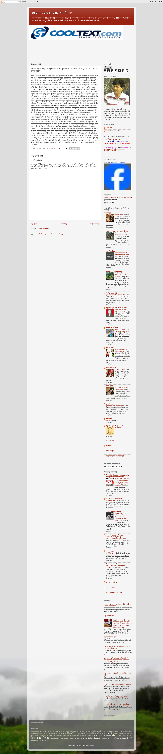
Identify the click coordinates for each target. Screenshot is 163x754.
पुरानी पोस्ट (94, 224)
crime (72, 738)
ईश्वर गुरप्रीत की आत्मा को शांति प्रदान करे (122, 388)
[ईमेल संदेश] (66, 148)
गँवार (107, 731)
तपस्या (52, 733)
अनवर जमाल (54, 731)
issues (85, 738)
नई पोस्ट (34, 224)
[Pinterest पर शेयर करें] (78, 148)
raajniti (118, 738)
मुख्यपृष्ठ (64, 224)
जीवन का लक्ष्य (46, 733)
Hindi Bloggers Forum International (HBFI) (114, 536)
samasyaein (34, 740)
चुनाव (120, 731)
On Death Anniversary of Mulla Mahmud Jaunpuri (122, 274)
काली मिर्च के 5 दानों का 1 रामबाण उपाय (116, 696)
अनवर (48, 731)
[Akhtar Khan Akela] (117, 190)
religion (126, 738)
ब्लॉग (78, 735)
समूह (129, 735)
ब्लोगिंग (83, 735)
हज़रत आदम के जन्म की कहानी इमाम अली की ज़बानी (122, 254)
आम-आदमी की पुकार (112, 582)
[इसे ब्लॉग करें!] (72, 148)
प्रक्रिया (115, 733)
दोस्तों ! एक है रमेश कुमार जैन (114, 150)
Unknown (109, 127)
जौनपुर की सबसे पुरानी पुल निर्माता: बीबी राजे (121, 234)
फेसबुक (120, 733)
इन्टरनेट (73, 731)
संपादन (124, 735)
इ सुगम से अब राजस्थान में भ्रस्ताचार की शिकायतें (117, 684)
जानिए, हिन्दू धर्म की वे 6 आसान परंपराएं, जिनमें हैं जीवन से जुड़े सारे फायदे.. (118, 647)
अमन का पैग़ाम (110, 440)
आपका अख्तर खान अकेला (113, 131)
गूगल (111, 731)
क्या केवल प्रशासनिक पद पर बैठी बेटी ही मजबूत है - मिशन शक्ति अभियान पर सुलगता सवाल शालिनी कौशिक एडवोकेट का (122, 482)
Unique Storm (111, 587)
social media (43, 740)
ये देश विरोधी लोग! (111, 500)
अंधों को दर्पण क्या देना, (110, 637)
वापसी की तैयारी (119, 215)
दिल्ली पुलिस (77, 733)
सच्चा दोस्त (109, 386)
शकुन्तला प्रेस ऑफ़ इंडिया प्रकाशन (116, 307)
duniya (78, 738)
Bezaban (109, 445)
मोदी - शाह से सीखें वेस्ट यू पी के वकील (116, 538)
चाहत (115, 731)
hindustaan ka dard (113, 511)
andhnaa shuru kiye (56, 738)
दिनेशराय (69, 733)
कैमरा (84, 731)
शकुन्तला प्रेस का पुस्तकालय (114, 426)
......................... (35, 731)
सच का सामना (110, 348)
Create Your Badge (120, 162)
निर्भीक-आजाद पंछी (111, 293)
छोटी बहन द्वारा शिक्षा (120, 369)
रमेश (104, 735)
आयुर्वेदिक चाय (110, 553)
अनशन (60, 731)
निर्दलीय (92, 733)
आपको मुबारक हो (111, 368)
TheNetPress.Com (113, 564)
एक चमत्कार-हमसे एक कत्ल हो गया (115, 406)
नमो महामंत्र (118, 427)
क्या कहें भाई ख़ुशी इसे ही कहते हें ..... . (95, 731)
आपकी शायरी (110, 404)
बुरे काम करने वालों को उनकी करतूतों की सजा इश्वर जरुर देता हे (61, 735)
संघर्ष (120, 735)
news (111, 738)
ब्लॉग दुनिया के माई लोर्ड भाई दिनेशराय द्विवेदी (116, 141)
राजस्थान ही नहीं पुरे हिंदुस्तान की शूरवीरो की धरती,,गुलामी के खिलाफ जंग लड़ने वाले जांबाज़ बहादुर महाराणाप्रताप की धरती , (116, 660)
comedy (66, 738)
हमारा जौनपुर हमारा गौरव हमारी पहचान (117, 231)
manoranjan (104, 738)
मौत (99, 735)
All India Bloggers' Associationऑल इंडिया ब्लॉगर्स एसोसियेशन (117, 476)
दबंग (57, 733)
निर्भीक (98, 733)
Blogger (84, 745)
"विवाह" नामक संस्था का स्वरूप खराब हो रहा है (121, 350)
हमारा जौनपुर (110, 451)
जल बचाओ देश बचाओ (36, 733)
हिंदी (44, 737)
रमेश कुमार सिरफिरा (112, 327)
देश (82, 733)
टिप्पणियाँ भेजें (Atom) (44, 228)
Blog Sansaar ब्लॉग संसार (114, 592)
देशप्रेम (87, 733)
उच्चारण (79, 731)
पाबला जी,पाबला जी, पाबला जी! (112, 139)
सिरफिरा (34, 737)
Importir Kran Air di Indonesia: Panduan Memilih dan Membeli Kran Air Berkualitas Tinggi (121, 516)
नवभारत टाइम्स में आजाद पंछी (115, 456)
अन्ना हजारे (66, 731)
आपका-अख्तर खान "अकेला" (52, 13)
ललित (114, 735)
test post (109, 420)
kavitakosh (94, 738)
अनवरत (108, 213)
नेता (102, 733)
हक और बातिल (110, 251)
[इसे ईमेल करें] (70, 148)
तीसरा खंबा (109, 418)
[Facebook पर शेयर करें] (76, 148)
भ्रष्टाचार (89, 735)
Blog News (110, 551)
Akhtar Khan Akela (109, 162)
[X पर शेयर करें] (74, 148)
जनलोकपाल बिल (126, 731)
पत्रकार (108, 733)
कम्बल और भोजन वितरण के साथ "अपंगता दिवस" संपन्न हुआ (122, 331)
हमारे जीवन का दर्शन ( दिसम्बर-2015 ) (116, 295)
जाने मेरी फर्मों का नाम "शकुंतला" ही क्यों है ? (120, 310)
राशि (109, 735)
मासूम (94, 735)
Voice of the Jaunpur (114, 271)
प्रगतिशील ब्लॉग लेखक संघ (114, 498)
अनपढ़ (43, 731)
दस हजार (62, 733)
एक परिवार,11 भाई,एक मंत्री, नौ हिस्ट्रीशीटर (117, 704)
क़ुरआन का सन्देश (109, 615)
